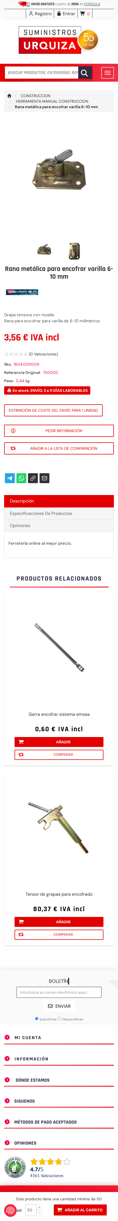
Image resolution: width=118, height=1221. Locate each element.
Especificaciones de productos (41, 513)
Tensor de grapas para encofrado (59, 894)
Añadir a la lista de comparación (63, 448)
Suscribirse (48, 1019)
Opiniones (20, 525)
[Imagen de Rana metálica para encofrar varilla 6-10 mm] (45, 250)
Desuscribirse (72, 1019)
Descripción (22, 501)
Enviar (63, 1006)
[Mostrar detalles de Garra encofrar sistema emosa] (59, 649)
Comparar (63, 754)
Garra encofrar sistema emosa (59, 714)
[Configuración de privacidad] (10, 1210)
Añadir (63, 741)
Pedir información (64, 430)
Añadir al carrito (84, 1209)
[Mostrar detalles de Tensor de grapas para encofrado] (59, 828)
